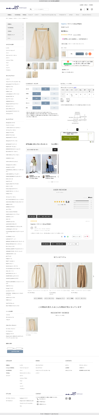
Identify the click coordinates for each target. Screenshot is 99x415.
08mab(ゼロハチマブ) (10, 122)
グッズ (7, 62)
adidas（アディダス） (10, 132)
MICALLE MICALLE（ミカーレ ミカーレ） (14, 243)
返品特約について (65, 69)
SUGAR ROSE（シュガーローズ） (12, 275)
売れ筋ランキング (11, 34)
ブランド (77, 14)
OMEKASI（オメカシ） (10, 101)
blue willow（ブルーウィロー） (12, 151)
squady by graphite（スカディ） (12, 278)
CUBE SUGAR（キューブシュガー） (12, 174)
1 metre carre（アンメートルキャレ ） (13, 127)
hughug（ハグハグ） (10, 333)
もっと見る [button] (54, 144)
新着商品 (9, 14)
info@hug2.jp (41, 402)
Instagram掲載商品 (10, 367)
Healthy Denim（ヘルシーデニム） (12, 214)
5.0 (67, 202)
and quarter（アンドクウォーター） (12, 84)
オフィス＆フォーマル (10, 317)
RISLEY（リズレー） (9, 263)
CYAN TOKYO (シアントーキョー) (12, 154)
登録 (55, 149)
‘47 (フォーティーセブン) (11, 130)
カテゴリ (70, 14)
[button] (55, 166)
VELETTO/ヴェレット (10, 303)
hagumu (63, 23)
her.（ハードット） (9, 89)
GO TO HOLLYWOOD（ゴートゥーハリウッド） (15, 199)
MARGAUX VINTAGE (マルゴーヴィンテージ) (15, 241)
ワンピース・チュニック (10, 50)
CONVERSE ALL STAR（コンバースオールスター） (14, 170)
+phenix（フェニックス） (10, 297)
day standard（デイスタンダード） (12, 111)
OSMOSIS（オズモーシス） (11, 253)
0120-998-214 (41, 399)
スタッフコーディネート (86, 14)
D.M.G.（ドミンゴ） (9, 178)
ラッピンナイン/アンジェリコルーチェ (49, 14)
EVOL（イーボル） (9, 186)
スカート (7, 57)
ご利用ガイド (81, 367)
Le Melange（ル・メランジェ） (11, 229)
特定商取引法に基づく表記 (84, 370)
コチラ (75, 87)
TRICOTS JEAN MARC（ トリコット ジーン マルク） (15, 282)
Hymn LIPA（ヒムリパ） (10, 108)
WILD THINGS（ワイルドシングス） (12, 305)
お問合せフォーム (41, 404)
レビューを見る (77, 34)
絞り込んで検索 (15, 351)
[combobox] (77, 129)
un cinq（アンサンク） (10, 290)
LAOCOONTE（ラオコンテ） (11, 224)
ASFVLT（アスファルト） (10, 135)
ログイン (67, 365)
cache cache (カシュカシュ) (12, 161)
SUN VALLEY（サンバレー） (11, 273)
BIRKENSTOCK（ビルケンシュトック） (13, 149)
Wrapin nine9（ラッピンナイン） (12, 103)
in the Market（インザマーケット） (12, 93)
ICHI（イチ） (8, 219)
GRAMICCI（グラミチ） (10, 206)
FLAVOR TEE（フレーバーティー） (12, 191)
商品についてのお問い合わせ (68, 72)
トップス (7, 48)
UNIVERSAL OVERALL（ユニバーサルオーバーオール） (14, 294)
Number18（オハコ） (10, 96)
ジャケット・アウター (10, 60)
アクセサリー (8, 70)
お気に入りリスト (68, 370)
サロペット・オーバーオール (11, 55)
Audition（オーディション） (11, 146)
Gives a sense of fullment (11, 211)
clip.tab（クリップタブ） (10, 167)
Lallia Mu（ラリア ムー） (11, 239)
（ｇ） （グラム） (8, 209)
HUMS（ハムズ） (9, 91)
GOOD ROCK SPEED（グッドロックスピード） (14, 201)
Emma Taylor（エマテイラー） (12, 188)
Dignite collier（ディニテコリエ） (12, 183)
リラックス (8, 314)
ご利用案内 (90, 5)
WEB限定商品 (17, 14)
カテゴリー (15, 18)
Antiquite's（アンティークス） (11, 140)
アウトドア (8, 319)
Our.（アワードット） (9, 98)
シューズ (7, 67)
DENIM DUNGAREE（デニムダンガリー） (14, 176)
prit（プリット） (8, 256)
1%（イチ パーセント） (10, 125)
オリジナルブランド (39, 365)
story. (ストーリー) (9, 271)
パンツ (20, 18)
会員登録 (81, 5)
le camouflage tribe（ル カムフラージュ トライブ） (15, 232)
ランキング (30, 14)
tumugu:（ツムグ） (9, 288)
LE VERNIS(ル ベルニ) (10, 236)
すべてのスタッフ (9, 331)
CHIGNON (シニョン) (10, 158)
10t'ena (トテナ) (9, 113)
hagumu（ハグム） (9, 86)
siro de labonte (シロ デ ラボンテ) (13, 268)
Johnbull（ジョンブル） (10, 221)
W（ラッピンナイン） (9, 106)
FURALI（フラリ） (9, 193)
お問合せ (86, 5)
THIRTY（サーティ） (9, 285)
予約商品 (24, 14)
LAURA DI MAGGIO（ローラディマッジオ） (14, 226)
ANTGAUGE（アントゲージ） (11, 144)
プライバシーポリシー (83, 365)
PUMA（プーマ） (9, 258)
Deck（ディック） (9, 181)
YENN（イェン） (9, 300)
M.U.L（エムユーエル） (10, 246)
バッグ (7, 65)
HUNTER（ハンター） (10, 216)
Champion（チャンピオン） (11, 164)
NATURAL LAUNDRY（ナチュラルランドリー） (15, 248)
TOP (7, 18)
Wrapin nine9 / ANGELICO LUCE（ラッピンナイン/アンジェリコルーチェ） (14, 337)
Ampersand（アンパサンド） (11, 137)
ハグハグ (36, 14)
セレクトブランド (39, 367)
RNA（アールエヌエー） (10, 261)
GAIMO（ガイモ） (9, 204)
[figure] (67, 129)
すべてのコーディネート (10, 328)
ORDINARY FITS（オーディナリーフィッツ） (14, 251)
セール (9, 38)
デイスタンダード (62, 14)
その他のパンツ (25, 18)
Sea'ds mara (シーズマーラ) (12, 266)
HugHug (10, 18)
